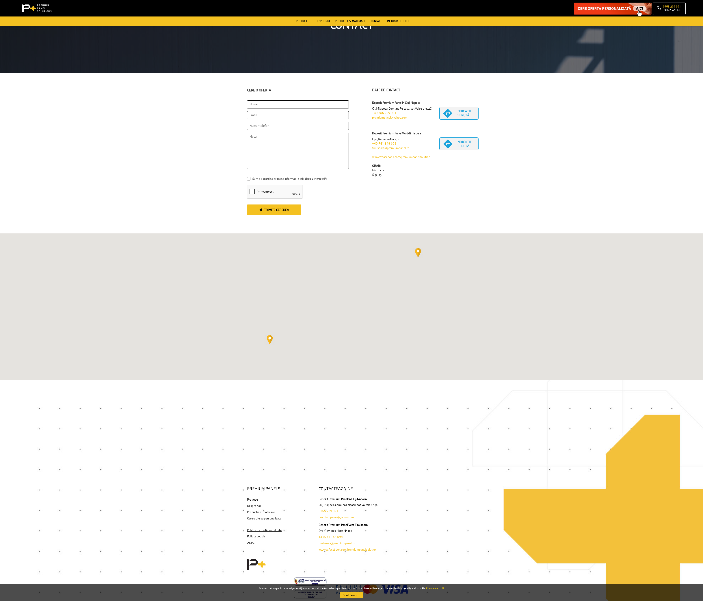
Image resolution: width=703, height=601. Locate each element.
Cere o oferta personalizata (264, 518)
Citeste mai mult (435, 588)
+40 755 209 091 (384, 113)
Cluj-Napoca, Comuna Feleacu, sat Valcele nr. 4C (402, 108)
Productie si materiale (261, 512)
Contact (376, 21)
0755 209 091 (328, 511)
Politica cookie (256, 536)
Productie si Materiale (350, 21)
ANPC (250, 543)
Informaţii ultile (398, 21)
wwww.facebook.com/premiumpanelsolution (401, 157)
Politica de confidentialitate (264, 530)
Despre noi (323, 21)
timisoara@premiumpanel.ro (390, 148)
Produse (302, 21)
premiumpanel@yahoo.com (390, 117)
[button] (418, 253)
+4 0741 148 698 (331, 537)
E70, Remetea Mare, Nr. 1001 (389, 139)
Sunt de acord (351, 595)
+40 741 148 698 (384, 143)
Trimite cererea (276, 210)
